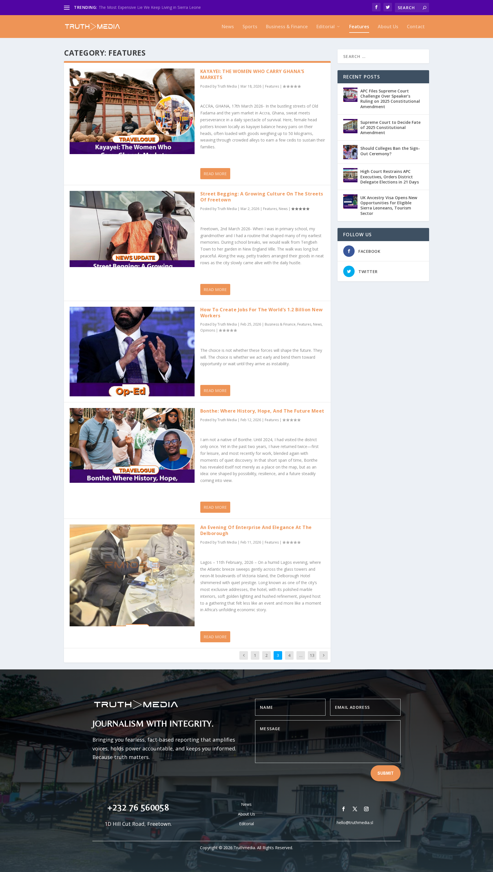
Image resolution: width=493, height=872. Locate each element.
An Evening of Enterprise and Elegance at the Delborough (256, 530)
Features (359, 27)
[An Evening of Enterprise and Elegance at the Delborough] (132, 575)
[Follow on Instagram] (366, 809)
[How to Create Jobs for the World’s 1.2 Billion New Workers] (132, 351)
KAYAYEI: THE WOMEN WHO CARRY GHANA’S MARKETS (252, 74)
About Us (388, 27)
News (228, 27)
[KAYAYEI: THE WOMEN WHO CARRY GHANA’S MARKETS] (132, 111)
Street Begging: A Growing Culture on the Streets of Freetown (261, 197)
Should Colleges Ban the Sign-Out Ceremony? (390, 151)
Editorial (325, 27)
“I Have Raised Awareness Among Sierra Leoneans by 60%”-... (155, 7)
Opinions (207, 330)
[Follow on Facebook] (343, 809)
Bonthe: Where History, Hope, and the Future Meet (262, 411)
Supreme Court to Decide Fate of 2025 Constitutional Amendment (390, 127)
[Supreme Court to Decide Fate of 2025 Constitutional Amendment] (350, 126)
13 (312, 655)
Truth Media (227, 86)
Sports (250, 27)
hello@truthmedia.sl (355, 822)
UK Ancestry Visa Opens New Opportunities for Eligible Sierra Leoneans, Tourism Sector (388, 205)
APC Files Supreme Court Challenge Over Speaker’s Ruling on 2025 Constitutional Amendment (390, 98)
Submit (385, 773)
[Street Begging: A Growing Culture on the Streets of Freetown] (132, 229)
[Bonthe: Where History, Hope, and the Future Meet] (132, 445)
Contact (416, 27)
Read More (215, 173)
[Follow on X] (354, 809)
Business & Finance (287, 27)
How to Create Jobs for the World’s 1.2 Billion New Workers (261, 312)
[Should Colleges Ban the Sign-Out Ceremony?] (350, 152)
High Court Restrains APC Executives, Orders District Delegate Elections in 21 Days (389, 176)
